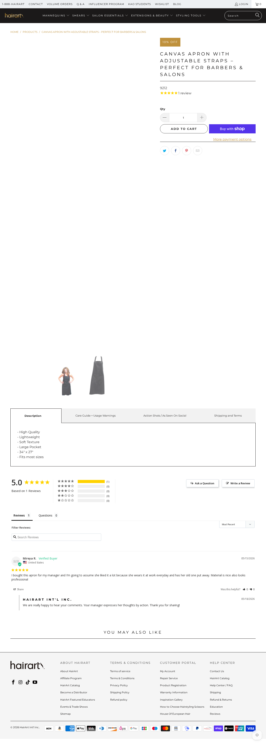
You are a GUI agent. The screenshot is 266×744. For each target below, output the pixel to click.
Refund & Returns (221, 699)
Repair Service (169, 678)
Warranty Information (173, 692)
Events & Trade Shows (74, 706)
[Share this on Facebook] (175, 150)
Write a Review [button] (240, 483)
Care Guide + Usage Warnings (95, 415)
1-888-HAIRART (13, 4)
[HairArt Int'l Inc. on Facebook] (13, 682)
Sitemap (65, 713)
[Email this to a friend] (197, 150)
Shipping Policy (119, 692)
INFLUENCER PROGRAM (106, 4)
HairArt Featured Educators (77, 699)
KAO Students (139, 4)
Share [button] (20, 589)
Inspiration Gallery (171, 699)
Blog (177, 4)
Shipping (215, 692)
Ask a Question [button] (204, 483)
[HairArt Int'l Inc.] (14, 16)
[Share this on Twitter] (164, 150)
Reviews (215, 713)
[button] (56, 15)
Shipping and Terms (228, 415)
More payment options (232, 139)
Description (33, 415)
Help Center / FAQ (221, 685)
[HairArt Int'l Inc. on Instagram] (21, 682)
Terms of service (120, 671)
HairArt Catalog (70, 685)
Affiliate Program (71, 678)
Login (243, 4)
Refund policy (118, 699)
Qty (162, 109)
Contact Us (217, 671)
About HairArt (69, 671)
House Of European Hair (175, 713)
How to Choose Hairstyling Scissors (182, 706)
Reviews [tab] (19, 515)
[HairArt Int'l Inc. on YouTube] (35, 682)
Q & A (81, 4)
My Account (167, 671)
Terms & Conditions (122, 678)
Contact (36, 4)
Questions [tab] (45, 515)
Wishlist (162, 4)
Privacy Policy (119, 685)
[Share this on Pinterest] (186, 150)
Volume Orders (60, 4)
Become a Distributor (73, 692)
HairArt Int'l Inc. (29, 727)
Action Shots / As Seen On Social (164, 415)
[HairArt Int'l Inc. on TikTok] (28, 682)
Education (216, 706)
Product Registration (173, 685)
